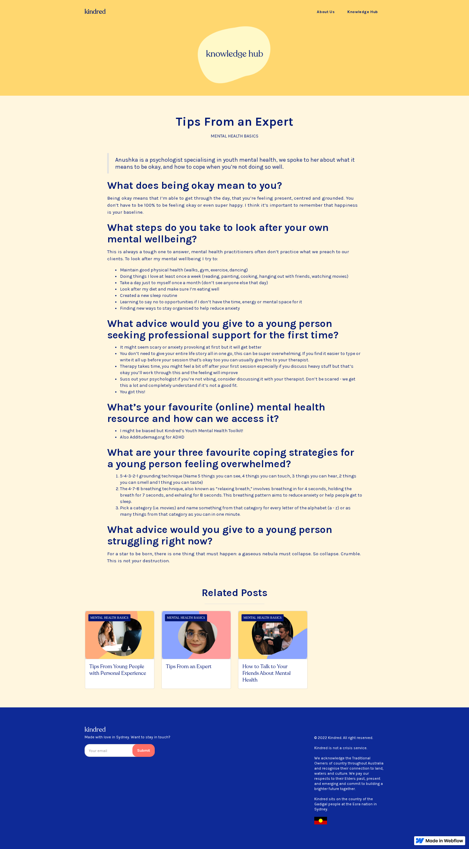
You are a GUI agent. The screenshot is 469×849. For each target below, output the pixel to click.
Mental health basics (234, 136)
